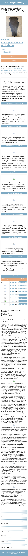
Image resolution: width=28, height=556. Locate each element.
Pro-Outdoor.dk (13, 70)
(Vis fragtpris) (7, 52)
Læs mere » (14, 56)
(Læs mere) (4, 49)
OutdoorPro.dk (22, 70)
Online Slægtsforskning (14, 3)
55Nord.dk (19, 68)
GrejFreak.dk (4, 70)
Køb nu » (14, 60)
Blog (16, 552)
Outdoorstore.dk (5, 72)
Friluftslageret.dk (11, 68)
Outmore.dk (15, 72)
